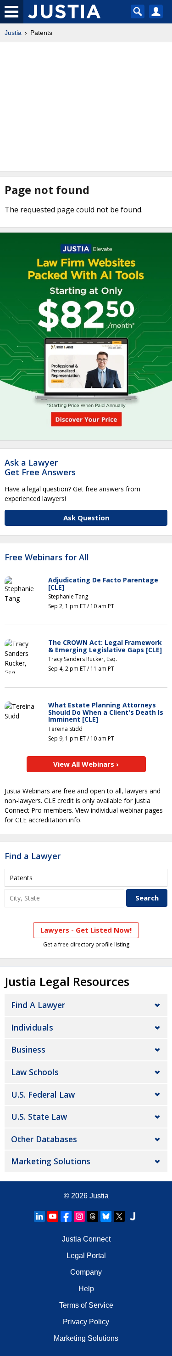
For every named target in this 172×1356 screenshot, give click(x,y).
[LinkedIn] (39, 1216)
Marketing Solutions (50, 1161)
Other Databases (44, 1139)
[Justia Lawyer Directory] (132, 1216)
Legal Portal (86, 1255)
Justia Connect (86, 1239)
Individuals (32, 1027)
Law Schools (35, 1071)
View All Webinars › (86, 764)
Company (86, 1272)
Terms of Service (86, 1305)
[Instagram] (79, 1216)
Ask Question (86, 517)
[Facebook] (66, 1216)
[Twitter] (119, 1216)
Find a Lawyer (33, 855)
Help (86, 1289)
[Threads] (92, 1216)
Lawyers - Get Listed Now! (86, 929)
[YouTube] (52, 1216)
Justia (13, 32)
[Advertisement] (86, 106)
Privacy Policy (86, 1322)
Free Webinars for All (47, 558)
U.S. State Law (39, 1116)
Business (28, 1049)
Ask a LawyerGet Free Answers (40, 467)
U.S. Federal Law (43, 1094)
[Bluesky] (105, 1216)
